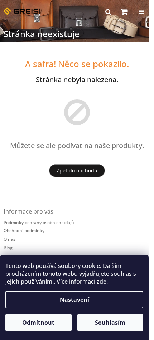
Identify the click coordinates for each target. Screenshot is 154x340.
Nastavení (74, 300)
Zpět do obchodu (77, 170)
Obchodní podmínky (24, 231)
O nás (9, 239)
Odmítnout (38, 322)
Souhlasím (110, 322)
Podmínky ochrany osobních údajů (39, 222)
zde (101, 281)
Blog (8, 247)
